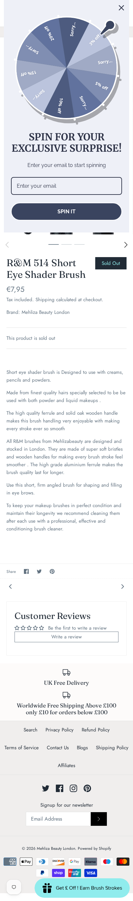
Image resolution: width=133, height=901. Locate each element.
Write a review (66, 636)
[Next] (126, 245)
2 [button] (66, 244)
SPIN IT (66, 211)
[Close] (121, 8)
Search (30, 729)
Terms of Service (22, 747)
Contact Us (58, 747)
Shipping (45, 299)
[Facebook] (59, 788)
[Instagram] (73, 788)
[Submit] (99, 819)
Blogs (82, 747)
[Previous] (7, 245)
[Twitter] (45, 788)
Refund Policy (96, 729)
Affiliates (66, 765)
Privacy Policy (60, 729)
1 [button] (53, 244)
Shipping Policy (112, 747)
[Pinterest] (87, 788)
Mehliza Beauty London (46, 312)
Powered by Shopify (94, 848)
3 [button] (79, 244)
